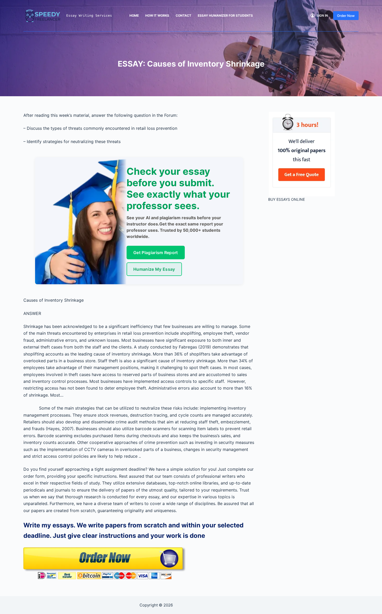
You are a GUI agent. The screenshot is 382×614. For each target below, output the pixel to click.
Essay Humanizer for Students (225, 15)
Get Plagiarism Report (155, 252)
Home (134, 15)
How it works (157, 15)
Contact (183, 15)
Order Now (346, 16)
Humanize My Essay (154, 269)
